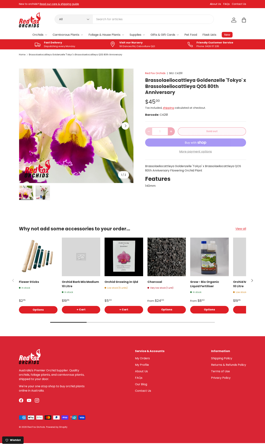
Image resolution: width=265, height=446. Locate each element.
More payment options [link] (195, 151)
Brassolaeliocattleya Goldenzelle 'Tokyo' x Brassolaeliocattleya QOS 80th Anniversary (75, 55)
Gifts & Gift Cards (163, 35)
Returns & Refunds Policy (228, 365)
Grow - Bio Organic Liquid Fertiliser (204, 284)
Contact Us (239, 4)
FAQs (226, 4)
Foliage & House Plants (104, 35)
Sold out (212, 131)
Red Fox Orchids (155, 73)
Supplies (135, 35)
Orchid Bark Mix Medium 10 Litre (80, 284)
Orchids (37, 35)
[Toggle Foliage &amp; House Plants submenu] (123, 35)
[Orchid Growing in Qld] (124, 257)
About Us (215, 4)
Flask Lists (209, 35)
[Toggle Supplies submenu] (144, 35)
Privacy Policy (221, 378)
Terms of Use (220, 371)
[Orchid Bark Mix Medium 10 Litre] (81, 257)
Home (22, 55)
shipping (168, 108)
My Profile (142, 365)
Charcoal (154, 282)
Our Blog (141, 384)
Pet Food (190, 35)
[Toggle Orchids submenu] (46, 35)
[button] (244, 20)
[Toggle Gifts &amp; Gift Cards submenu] (178, 35)
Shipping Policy (221, 358)
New (227, 35)
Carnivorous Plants (66, 35)
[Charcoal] (166, 257)
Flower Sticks (29, 282)
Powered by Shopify (56, 427)
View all (240, 229)
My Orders (142, 358)
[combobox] (134, 19)
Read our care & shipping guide (59, 4)
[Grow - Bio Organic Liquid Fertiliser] (209, 257)
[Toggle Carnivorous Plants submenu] (82, 35)
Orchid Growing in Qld (121, 282)
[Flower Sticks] (38, 257)
